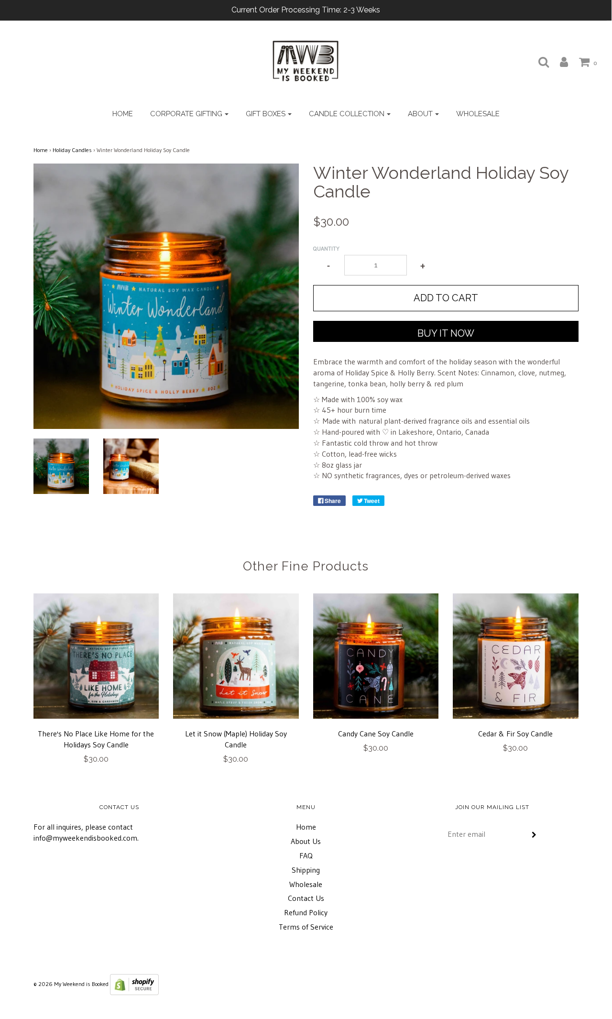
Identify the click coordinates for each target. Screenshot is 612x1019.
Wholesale (478, 114)
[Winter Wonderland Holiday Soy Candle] (61, 466)
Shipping (306, 870)
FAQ (306, 855)
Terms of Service (306, 926)
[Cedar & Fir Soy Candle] (516, 656)
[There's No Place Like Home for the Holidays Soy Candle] (96, 656)
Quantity (326, 248)
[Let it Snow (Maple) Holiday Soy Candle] (236, 656)
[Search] (539, 61)
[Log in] (559, 61)
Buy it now (445, 333)
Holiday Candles (72, 149)
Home (122, 114)
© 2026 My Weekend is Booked (71, 983)
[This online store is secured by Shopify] (134, 983)
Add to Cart (446, 298)
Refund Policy (306, 912)
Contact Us (306, 898)
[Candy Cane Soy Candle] (376, 656)
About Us (306, 841)
